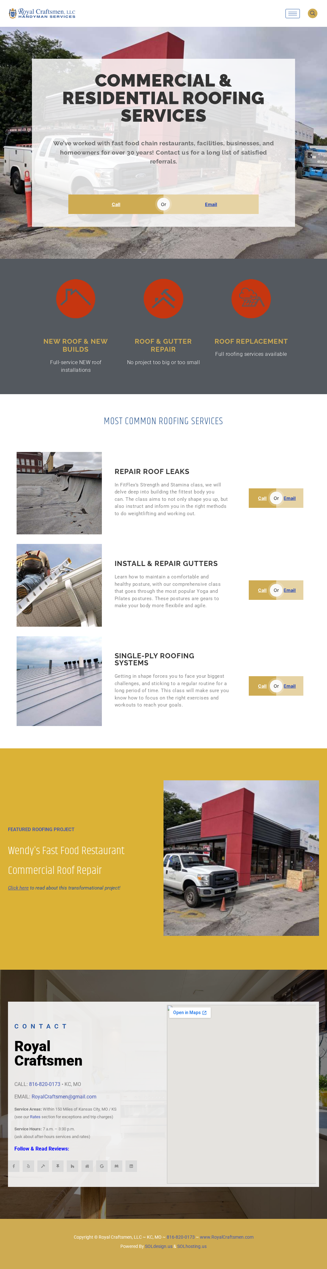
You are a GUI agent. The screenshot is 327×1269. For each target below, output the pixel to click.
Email (211, 204)
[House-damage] (87, 1166)
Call (116, 204)
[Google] (102, 1166)
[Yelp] (28, 1166)
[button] (312, 13)
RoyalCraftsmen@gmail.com (64, 1097)
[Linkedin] (131, 1166)
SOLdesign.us (158, 1246)
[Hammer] (43, 1166)
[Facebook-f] (13, 1166)
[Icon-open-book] (116, 1166)
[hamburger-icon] (292, 13)
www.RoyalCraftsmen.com (227, 1237)
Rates (35, 1116)
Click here (18, 888)
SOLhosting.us (192, 1246)
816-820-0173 (44, 1084)
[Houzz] (72, 1166)
